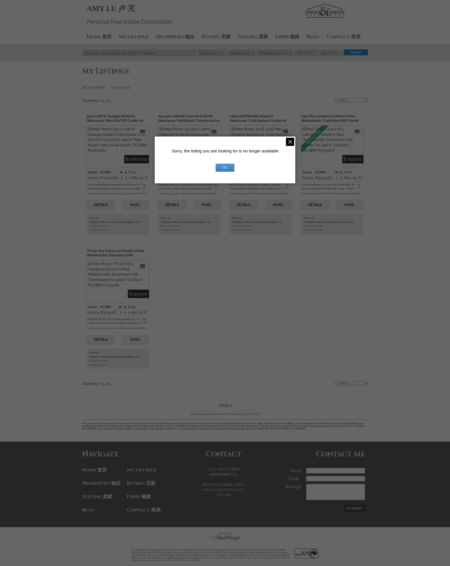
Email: (294, 479)
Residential (120, 87)
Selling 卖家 (253, 36)
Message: (293, 487)
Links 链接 (287, 36)
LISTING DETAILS (100, 205)
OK (225, 168)
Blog (313, 36)
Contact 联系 (344, 36)
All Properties (93, 87)
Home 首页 (99, 36)
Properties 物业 (175, 36)
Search (356, 52)
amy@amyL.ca (98, 230)
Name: (295, 471)
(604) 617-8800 (99, 226)
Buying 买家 (216, 36)
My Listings (134, 36)
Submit (354, 508)
